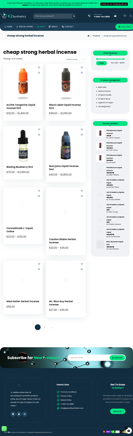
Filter (101, 63)
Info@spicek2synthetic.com (72, 408)
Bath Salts (102, 87)
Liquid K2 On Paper (105, 102)
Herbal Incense (104, 91)
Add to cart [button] (24, 314)
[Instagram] (24, 414)
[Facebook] (13, 414)
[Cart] (115, 16)
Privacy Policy (66, 396)
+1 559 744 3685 (67, 404)
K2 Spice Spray (104, 99)
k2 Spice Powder (105, 95)
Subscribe (119, 358)
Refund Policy (66, 400)
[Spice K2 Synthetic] (14, 15)
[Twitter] (19, 414)
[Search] (73, 16)
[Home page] (88, 36)
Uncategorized (104, 106)
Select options (24, 121)
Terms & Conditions (69, 392)
